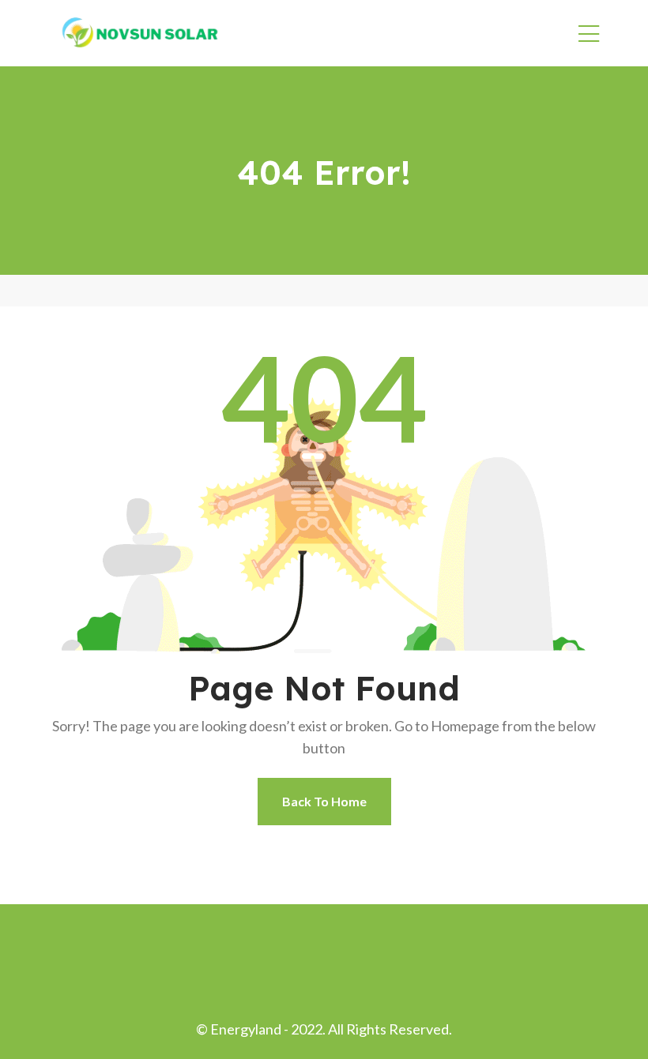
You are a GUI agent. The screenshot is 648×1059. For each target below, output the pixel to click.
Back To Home (324, 801)
